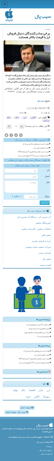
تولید (15, 390)
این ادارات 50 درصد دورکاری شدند (38, 324)
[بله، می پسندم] (21, 126)
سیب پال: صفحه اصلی (15, 412)
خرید (28, 396)
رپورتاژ (46, 396)
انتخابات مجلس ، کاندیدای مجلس (36, 229)
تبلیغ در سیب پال (45, 450)
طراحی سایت (44, 253)
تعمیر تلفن (46, 235)
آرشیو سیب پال (46, 454)
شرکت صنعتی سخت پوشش (38, 247)
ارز (24, 117)
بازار (41, 390)
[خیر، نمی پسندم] (9, 126)
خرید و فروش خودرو (41, 241)
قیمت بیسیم (45, 265)
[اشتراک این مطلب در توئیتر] (6, 135)
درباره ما (49, 446)
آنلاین (33, 117)
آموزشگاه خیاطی (43, 223)
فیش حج (47, 259)
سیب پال (43, 16)
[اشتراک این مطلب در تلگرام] (16, 135)
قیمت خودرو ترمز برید (41, 148)
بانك (17, 117)
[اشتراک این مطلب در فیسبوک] (11, 135)
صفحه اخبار (25, 408)
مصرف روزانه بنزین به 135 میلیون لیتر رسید (33, 155)
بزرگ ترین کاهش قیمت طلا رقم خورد (37, 332)
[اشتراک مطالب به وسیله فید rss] (21, 135)
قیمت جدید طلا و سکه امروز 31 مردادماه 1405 (33, 151)
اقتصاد (32, 390)
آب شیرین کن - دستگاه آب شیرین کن (34, 217)
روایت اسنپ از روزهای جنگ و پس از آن (35, 144)
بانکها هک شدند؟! (43, 336)
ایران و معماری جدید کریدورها (39, 328)
